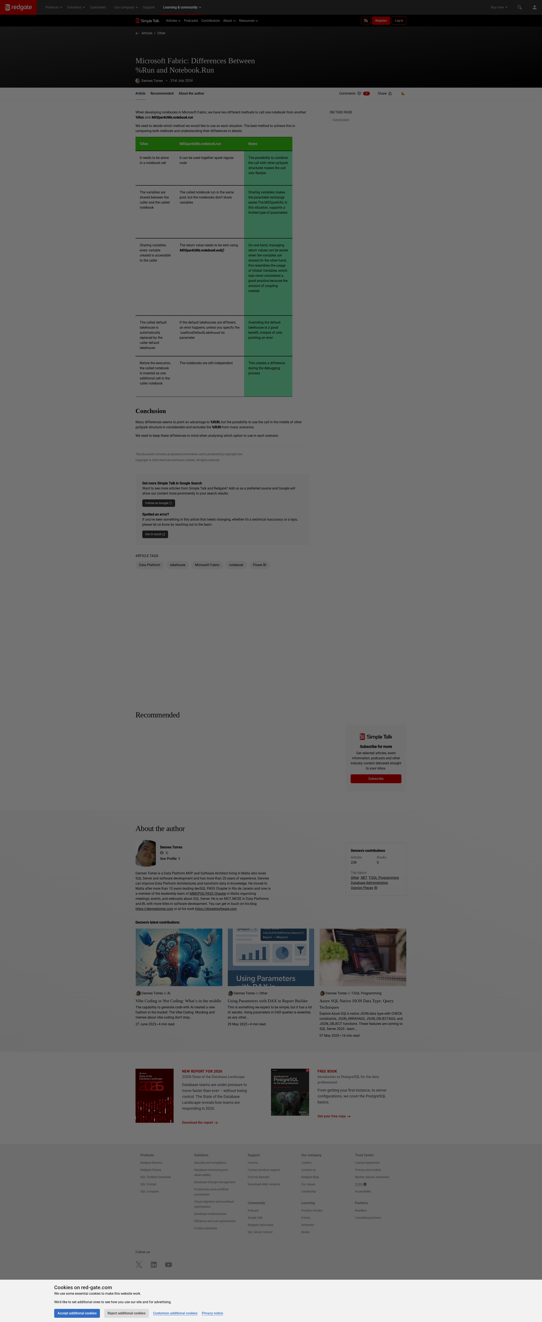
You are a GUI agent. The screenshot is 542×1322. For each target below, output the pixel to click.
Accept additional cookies (77, 1313)
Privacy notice (212, 1313)
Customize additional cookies (175, 1313)
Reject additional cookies (126, 1313)
